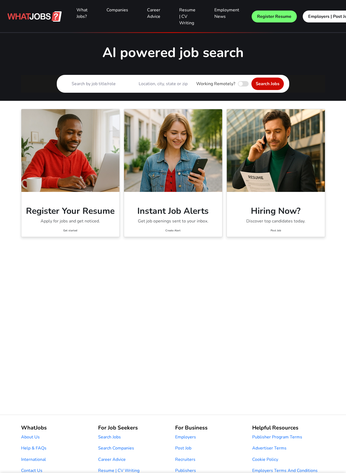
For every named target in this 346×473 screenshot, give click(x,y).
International (33, 459)
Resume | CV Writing (187, 16)
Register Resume (274, 16)
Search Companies (116, 448)
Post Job (183, 448)
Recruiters (185, 459)
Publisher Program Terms (277, 437)
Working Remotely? (215, 84)
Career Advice (153, 13)
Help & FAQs (33, 448)
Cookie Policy (265, 459)
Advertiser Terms (269, 448)
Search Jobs (268, 84)
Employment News (226, 13)
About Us (30, 437)
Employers (185, 437)
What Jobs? (82, 13)
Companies (117, 10)
